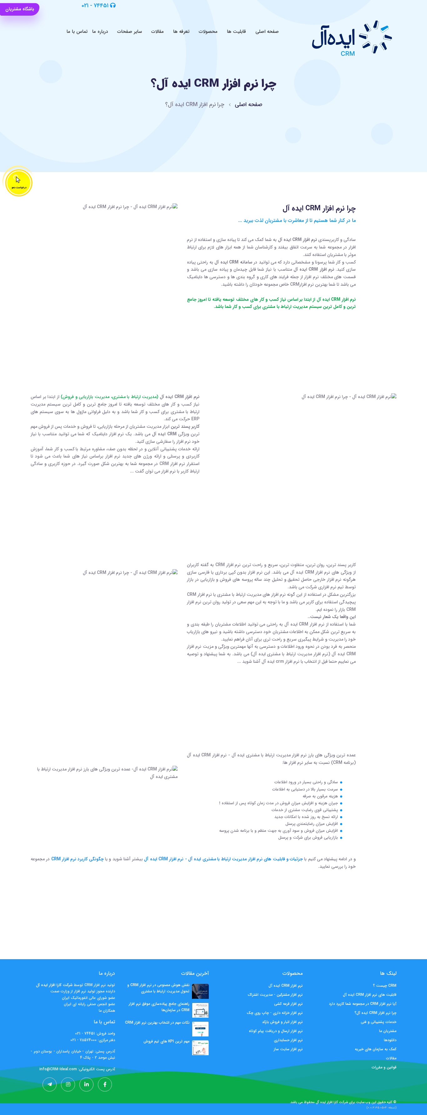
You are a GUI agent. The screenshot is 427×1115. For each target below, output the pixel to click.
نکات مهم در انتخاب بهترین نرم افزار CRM (157, 1022)
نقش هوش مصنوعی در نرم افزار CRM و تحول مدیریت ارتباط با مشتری (158, 988)
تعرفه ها (181, 31)
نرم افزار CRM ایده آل (286, 986)
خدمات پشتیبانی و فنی (378, 1022)
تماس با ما (77, 31)
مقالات (157, 31)
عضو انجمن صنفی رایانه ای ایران (89, 1004)
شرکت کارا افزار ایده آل (332, 1102)
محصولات (208, 31)
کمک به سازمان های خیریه (375, 1049)
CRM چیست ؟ (384, 986)
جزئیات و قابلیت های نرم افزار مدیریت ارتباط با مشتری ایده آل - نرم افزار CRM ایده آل (223, 859)
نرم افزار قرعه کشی (288, 1004)
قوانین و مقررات (384, 1067)
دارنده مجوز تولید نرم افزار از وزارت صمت (82, 991)
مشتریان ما (387, 1031)
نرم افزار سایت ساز (288, 1049)
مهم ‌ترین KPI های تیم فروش (166, 1041)
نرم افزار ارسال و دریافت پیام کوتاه (276, 1031)
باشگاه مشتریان (19, 9)
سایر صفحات (129, 31)
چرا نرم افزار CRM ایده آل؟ (375, 1013)
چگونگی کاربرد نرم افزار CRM (76, 859)
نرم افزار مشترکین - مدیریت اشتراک (275, 995)
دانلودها (390, 1040)
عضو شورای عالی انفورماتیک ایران (88, 998)
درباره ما (100, 31)
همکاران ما (107, 1011)
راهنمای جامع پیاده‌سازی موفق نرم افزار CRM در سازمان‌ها (159, 1007)
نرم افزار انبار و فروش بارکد (282, 1022)
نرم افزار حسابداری (288, 1040)
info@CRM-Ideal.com (58, 1069)
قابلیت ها (236, 31)
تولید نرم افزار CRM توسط (94, 985)
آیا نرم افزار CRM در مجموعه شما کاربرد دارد (362, 1004)
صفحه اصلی (267, 31)
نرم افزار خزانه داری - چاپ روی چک (275, 1013)
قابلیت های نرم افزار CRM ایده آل (369, 995)
